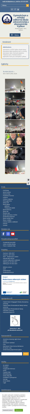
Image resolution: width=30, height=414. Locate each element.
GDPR (4, 370)
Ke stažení (6, 365)
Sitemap (5, 379)
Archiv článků (6, 381)
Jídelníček (7, 206)
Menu (17, 35)
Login (4, 382)
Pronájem (5, 367)
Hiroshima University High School (12, 339)
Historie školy (6, 194)
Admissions (7, 47)
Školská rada (6, 213)
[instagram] (12, 9)
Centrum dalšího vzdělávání (10, 222)
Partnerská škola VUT (9, 312)
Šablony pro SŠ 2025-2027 (10, 262)
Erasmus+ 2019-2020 (8, 255)
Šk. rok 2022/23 (8, 72)
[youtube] (18, 9)
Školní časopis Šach (8, 218)
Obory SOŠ (6, 202)
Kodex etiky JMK (7, 375)
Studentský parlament (9, 216)
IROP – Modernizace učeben (10, 256)
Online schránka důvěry (9, 244)
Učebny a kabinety (8, 199)
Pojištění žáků (7, 372)
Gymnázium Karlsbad (8, 342)
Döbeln (5, 341)
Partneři (5, 223)
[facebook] (15, 9)
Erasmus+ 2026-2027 (8, 253)
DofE (4, 269)
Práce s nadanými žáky (9, 246)
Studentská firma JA (8, 272)
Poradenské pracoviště (9, 242)
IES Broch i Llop (7, 348)
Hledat (26, 354)
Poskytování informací (9, 368)
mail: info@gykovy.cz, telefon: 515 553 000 (15, 1)
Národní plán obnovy (8, 258)
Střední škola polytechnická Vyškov (12, 349)
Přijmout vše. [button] (19, 410)
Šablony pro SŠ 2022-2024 (10, 263)
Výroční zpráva (7, 192)
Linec (4, 344)
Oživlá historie (7, 270)
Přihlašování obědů (10, 208)
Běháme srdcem (7, 267)
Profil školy (6, 190)
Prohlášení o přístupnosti (9, 377)
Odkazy (4, 5)
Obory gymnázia (7, 201)
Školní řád (5, 211)
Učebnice (5, 197)
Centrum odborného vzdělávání (11, 260)
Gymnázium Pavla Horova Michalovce (13, 346)
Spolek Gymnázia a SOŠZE (10, 215)
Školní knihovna (7, 209)
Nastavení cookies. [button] (8, 410)
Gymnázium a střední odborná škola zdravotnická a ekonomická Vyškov (21, 21)
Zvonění (5, 225)
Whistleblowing (7, 374)
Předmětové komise (8, 195)
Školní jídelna (6, 204)
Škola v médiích (7, 220)
